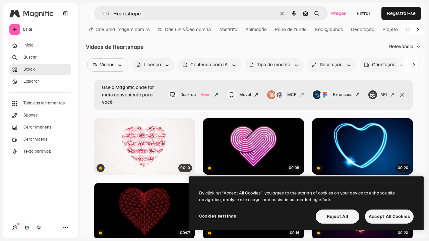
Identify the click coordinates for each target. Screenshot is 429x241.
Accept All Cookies (389, 216)
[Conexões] (14, 227)
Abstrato (228, 29)
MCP (292, 94)
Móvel (245, 94)
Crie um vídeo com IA (188, 29)
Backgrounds (329, 29)
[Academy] (26, 227)
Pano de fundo (291, 29)
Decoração (362, 29)
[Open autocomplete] (103, 13)
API (383, 94)
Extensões (342, 94)
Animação (256, 29)
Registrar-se (401, 13)
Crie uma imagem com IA (123, 29)
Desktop (194, 94)
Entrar (364, 13)
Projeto (390, 29)
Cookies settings (217, 216)
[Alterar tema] (39, 227)
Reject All (337, 216)
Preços (339, 13)
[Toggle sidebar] (65, 13)
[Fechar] (402, 94)
